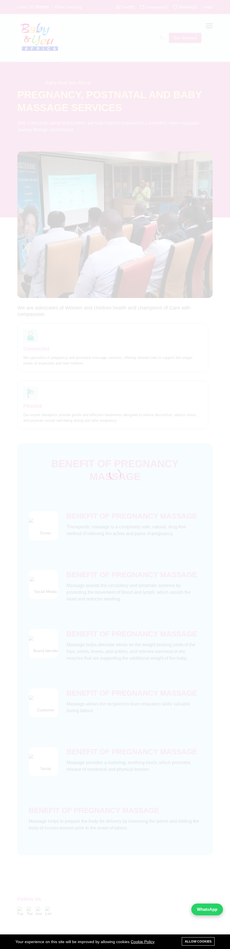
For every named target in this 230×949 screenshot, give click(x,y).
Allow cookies (198, 941)
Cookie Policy (143, 941)
